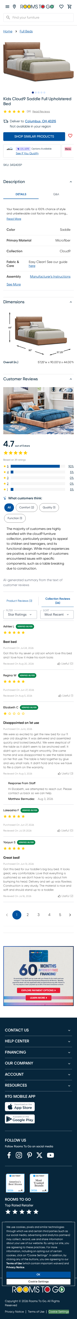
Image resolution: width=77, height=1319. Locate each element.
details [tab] (21, 194)
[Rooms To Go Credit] (38, 970)
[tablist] (38, 194)
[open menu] (7, 6)
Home (7, 31)
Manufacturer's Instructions (50, 276)
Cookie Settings (58, 1311)
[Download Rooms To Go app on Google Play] (20, 1119)
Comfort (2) (26, 507)
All (9, 507)
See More (14, 284)
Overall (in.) (10, 362)
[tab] (9, 507)
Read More (14, 219)
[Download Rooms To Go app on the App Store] (20, 1106)
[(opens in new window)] (9, 1155)
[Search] (7, 17)
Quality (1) (49, 507)
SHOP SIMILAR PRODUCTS (34, 136)
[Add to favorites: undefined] (70, 135)
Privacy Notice (14, 1311)
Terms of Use (36, 1311)
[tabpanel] (38, 244)
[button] (38, 466)
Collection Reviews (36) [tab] (57, 600)
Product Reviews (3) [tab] (19, 600)
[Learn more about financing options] (38, 1000)
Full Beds (26, 31)
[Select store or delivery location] (14, 6)
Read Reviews (41, 111)
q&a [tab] (56, 194)
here (32, 266)
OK (38, 1274)
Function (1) (15, 518)
